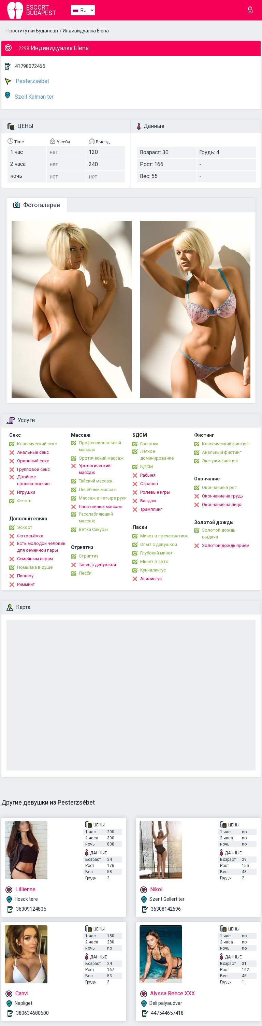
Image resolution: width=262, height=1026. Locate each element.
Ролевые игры (155, 492)
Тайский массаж (95, 480)
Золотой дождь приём (225, 545)
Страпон (149, 483)
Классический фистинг (225, 443)
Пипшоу (25, 575)
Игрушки (26, 492)
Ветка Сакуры (93, 529)
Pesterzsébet (31, 81)
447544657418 (167, 1013)
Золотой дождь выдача (218, 533)
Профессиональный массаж (100, 446)
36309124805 (31, 909)
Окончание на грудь (222, 495)
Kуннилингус (153, 570)
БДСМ (146, 466)
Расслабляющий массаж (96, 517)
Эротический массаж (101, 458)
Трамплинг (151, 509)
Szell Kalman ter (33, 96)
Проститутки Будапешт (32, 30)
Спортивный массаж (100, 506)
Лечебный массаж (98, 489)
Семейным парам (35, 558)
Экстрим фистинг (220, 460)
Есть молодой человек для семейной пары (41, 547)
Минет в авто (154, 561)
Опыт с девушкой (158, 544)
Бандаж (148, 500)
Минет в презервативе (164, 535)
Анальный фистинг (221, 452)
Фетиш (24, 500)
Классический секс (37, 443)
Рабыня (148, 475)
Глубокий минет (156, 552)
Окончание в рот (219, 487)
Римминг (25, 584)
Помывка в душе (35, 567)
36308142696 (166, 909)
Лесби (85, 573)
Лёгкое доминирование (157, 455)
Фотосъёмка (30, 535)
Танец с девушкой (97, 564)
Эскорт (24, 527)
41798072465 (30, 66)
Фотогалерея (41, 204)
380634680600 (32, 1013)
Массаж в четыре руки (103, 498)
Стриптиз (89, 556)
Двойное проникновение (33, 480)
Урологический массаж (95, 469)
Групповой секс (33, 469)
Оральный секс (33, 460)
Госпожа (149, 443)
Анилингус (151, 578)
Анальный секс (33, 452)
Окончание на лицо (222, 504)
